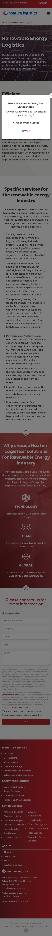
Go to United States (27, 123)
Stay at (27, 130)
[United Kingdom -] (20, 13)
